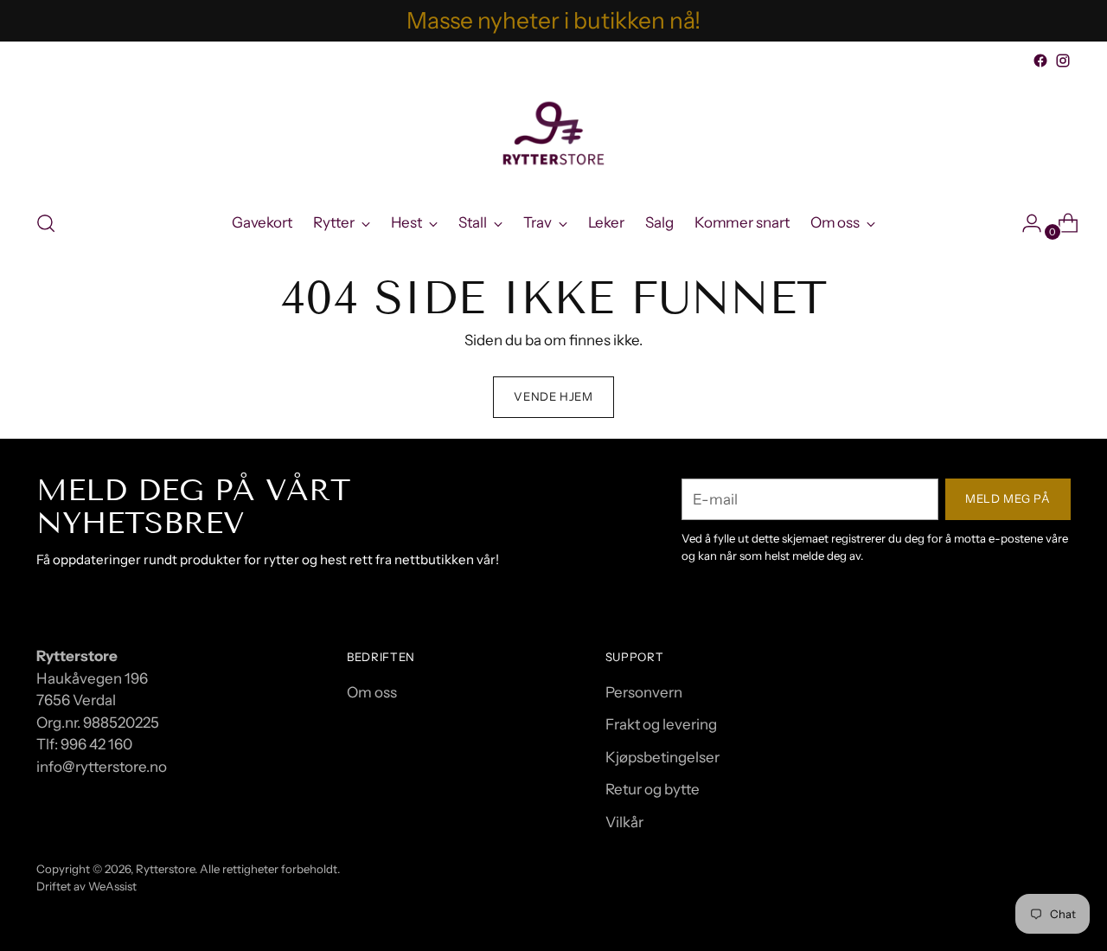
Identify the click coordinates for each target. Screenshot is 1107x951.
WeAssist (112, 886)
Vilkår (624, 822)
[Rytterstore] (553, 133)
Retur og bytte (652, 789)
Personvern (643, 692)
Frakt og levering (661, 724)
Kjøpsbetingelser (662, 757)
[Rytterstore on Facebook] (1040, 60)
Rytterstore (165, 869)
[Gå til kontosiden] (1025, 223)
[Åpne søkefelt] (46, 223)
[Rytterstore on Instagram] (1063, 60)
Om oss (372, 692)
